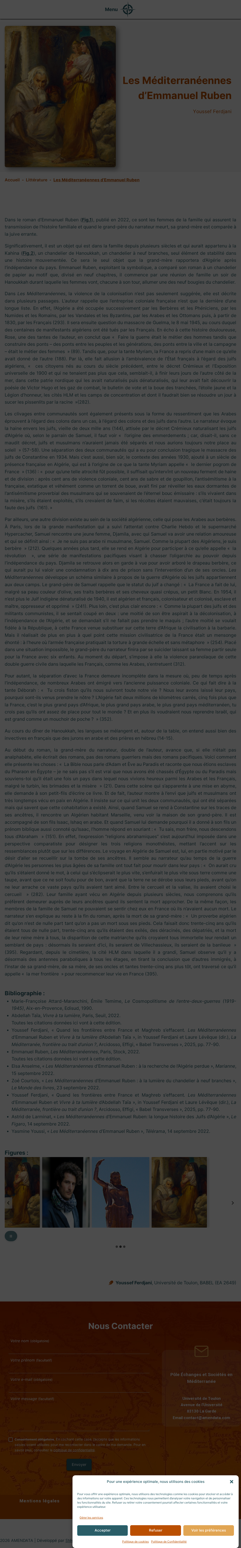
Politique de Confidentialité (169, 1541)
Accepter (103, 1530)
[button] (231, 1481)
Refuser (155, 1530)
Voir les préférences (208, 1530)
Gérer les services (91, 1517)
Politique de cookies (135, 1541)
